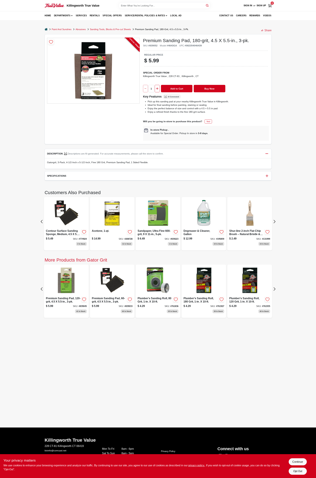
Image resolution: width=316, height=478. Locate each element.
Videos (267, 15)
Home (48, 15)
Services (81, 15)
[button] (158, 153)
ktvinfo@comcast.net (55, 450)
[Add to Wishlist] (51, 42)
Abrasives (81, 29)
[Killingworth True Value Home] (54, 6)
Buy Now (209, 88)
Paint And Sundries (61, 29)
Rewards (254, 15)
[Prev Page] (42, 221)
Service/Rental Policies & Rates (145, 15)
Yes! (208, 121)
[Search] (207, 5)
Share (268, 30)
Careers (241, 15)
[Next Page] (275, 221)
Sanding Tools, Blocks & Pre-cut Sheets (110, 29)
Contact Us (226, 15)
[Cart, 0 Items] (270, 5)
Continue (297, 461)
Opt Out (297, 471)
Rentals (95, 15)
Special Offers (112, 15)
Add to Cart (176, 88)
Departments (62, 15)
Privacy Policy (168, 451)
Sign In (248, 5)
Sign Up (261, 5)
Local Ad (175, 15)
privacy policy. (196, 465)
